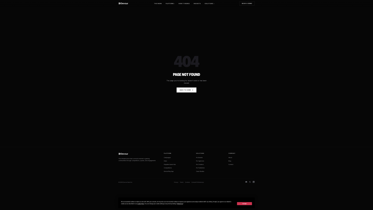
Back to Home (185, 90)
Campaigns (167, 157)
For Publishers (200, 168)
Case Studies (200, 171)
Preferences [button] (180, 203)
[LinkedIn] (253, 182)
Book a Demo (247, 3)
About (230, 157)
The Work (158, 3)
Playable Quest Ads (170, 164)
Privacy (176, 182)
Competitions (168, 168)
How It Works (184, 3)
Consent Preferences (197, 182)
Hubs (165, 161)
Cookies (187, 182)
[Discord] (246, 182)
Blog (229, 161)
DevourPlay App (169, 171)
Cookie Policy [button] (140, 203)
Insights (197, 3)
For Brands (199, 157)
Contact (230, 164)
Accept (244, 203)
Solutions (209, 3)
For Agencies (200, 161)
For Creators (200, 164)
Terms (181, 182)
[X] (250, 182)
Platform (170, 3)
